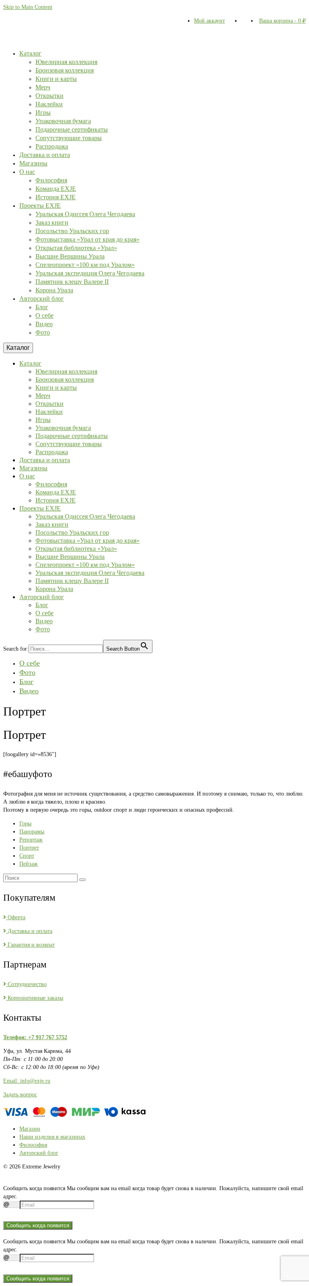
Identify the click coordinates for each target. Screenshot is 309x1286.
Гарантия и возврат (30, 945)
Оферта (15, 917)
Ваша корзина (282, 21)
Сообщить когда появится (37, 1225)
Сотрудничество (26, 984)
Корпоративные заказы (34, 998)
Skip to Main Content (27, 7)
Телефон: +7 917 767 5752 (35, 1037)
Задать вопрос (20, 1095)
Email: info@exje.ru (26, 1081)
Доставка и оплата (29, 931)
